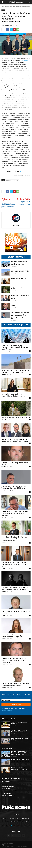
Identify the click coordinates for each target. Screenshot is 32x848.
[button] (2, 845)
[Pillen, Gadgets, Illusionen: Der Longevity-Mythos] (16, 602)
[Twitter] (11, 29)
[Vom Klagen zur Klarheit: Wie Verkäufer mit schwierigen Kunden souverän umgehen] (16, 502)
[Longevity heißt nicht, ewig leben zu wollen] (5, 289)
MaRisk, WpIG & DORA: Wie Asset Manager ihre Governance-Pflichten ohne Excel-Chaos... (15, 347)
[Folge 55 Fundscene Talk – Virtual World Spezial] (5, 741)
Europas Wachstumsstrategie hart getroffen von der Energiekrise (13, 636)
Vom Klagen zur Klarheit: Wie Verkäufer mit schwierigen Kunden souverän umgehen (14, 513)
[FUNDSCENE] (2, 25)
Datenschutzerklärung (6, 710)
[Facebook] (7, 29)
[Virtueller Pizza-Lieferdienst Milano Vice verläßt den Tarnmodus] (5, 733)
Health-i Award (8, 180)
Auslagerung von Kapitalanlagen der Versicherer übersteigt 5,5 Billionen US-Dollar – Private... (14, 488)
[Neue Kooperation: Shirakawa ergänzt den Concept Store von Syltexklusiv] (5, 272)
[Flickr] (16, 835)
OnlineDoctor (15, 180)
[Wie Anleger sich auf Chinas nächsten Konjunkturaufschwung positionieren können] (16, 553)
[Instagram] (19, 835)
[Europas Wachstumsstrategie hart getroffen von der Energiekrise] (16, 625)
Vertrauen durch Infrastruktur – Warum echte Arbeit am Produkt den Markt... (14, 589)
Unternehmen (24, 60)
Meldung (6, 6)
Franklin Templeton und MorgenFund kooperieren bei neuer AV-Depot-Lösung (20, 297)
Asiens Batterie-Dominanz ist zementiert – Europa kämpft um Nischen (15, 685)
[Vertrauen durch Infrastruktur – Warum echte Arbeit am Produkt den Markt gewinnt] (16, 578)
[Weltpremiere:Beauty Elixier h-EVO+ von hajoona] (5, 724)
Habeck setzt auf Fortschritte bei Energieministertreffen (25, 203)
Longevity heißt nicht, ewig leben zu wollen (16, 417)
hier (20, 171)
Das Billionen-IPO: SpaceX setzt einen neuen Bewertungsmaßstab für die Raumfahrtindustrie (14, 539)
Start (2, 6)
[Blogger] (8, 835)
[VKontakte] (23, 835)
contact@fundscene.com (13, 825)
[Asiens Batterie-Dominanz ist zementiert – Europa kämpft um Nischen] (16, 674)
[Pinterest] (14, 29)
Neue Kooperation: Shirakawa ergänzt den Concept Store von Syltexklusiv (15, 371)
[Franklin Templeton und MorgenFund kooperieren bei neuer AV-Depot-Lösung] (5, 298)
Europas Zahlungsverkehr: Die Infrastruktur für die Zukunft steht (13, 395)
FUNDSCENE (7, 25)
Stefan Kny (3, 374)
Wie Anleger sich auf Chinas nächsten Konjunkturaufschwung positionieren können (14, 564)
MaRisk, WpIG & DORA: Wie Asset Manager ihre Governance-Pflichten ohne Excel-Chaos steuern (20, 263)
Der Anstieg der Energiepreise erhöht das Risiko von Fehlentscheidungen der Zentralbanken (15, 660)
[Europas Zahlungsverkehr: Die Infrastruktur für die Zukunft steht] (5, 281)
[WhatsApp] (17, 29)
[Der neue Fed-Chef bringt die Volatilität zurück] (5, 306)
